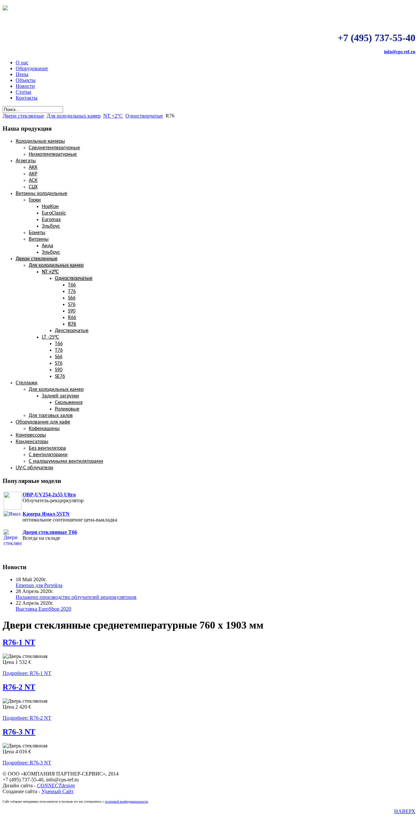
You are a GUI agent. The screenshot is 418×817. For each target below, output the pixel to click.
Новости (25, 86)
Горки (35, 200)
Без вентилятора (47, 448)
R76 (72, 324)
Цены (22, 74)
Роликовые (67, 409)
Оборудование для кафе (43, 422)
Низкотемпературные (53, 154)
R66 (72, 317)
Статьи (23, 92)
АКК (33, 167)
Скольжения (69, 402)
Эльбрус (51, 226)
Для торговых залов (51, 415)
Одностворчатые (144, 116)
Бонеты (37, 232)
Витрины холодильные (41, 193)
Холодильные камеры (40, 141)
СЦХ (33, 187)
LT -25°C (50, 337)
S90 (71, 311)
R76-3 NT (19, 732)
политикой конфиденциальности (126, 801)
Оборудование (32, 68)
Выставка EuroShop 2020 (43, 609)
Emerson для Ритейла (39, 585)
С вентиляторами (48, 454)
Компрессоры (31, 435)
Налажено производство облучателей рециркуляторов (76, 597)
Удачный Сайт (57, 791)
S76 (71, 304)
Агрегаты (26, 161)
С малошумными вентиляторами (66, 461)
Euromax (51, 219)
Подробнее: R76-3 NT (27, 762)
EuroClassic (54, 213)
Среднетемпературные (54, 148)
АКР (33, 174)
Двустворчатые (71, 330)
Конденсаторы (32, 441)
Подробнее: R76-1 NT (27, 673)
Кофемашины (44, 428)
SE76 (60, 376)
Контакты (27, 98)
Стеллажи (27, 383)
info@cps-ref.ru (399, 51)
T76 (72, 291)
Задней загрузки (60, 396)
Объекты (26, 80)
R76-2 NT (19, 687)
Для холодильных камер (74, 116)
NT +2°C (113, 116)
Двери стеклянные (23, 116)
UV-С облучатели (34, 468)
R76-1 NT (19, 642)
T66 (72, 285)
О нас (22, 62)
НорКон (50, 206)
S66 (71, 298)
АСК (33, 180)
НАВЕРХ (404, 811)
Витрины (39, 239)
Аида (47, 245)
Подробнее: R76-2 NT (27, 718)
